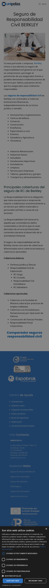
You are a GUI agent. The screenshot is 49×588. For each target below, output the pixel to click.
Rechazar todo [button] (35, 581)
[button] (24, 575)
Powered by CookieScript (11, 585)
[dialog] (24, 557)
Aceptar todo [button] (13, 581)
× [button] (46, 529)
